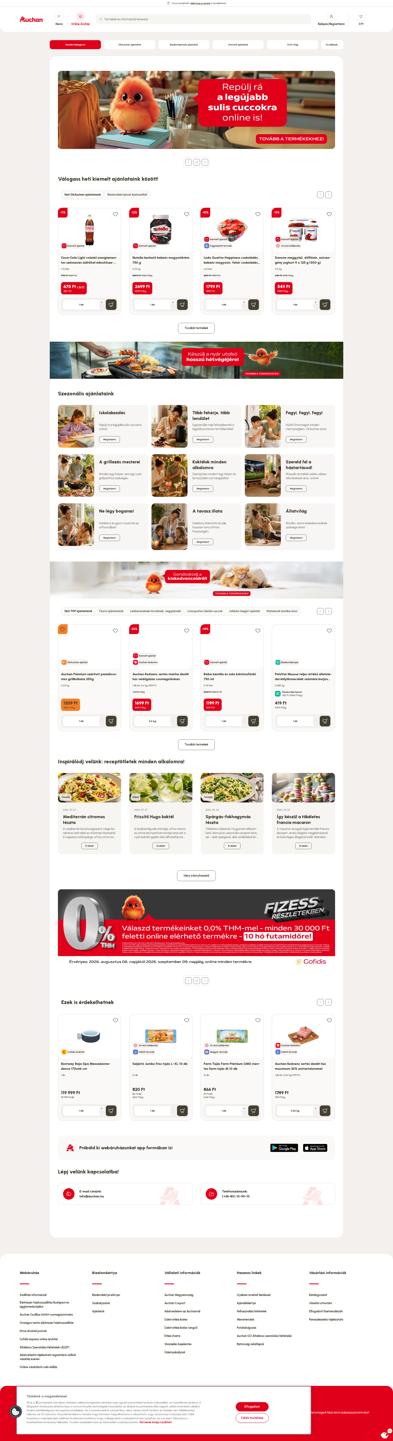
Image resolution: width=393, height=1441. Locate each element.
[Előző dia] (188, 162)
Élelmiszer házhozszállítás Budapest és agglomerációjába (44, 1304)
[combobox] (203, 19)
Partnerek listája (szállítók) (156, 1422)
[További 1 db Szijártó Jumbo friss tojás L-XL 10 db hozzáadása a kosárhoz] (173, 1108)
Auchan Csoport (174, 1303)
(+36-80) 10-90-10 (236, 1196)
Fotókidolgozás (246, 1328)
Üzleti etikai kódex (175, 1319)
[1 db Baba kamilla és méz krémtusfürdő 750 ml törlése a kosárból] (244, 723)
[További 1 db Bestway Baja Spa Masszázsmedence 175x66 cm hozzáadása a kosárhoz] (101, 1108)
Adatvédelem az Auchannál (182, 1311)
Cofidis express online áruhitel (39, 1339)
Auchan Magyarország (178, 1295)
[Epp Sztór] (315, 1148)
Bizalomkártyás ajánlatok (184, 44)
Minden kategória (75, 44)
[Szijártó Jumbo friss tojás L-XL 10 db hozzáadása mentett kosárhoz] (186, 1020)
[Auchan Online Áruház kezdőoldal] (31, 19)
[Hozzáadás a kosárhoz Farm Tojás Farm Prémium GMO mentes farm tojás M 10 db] (253, 1110)
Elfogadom (252, 1406)
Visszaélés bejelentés (178, 1344)
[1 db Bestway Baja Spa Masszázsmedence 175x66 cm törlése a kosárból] (101, 1113)
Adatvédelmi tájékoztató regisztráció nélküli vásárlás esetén (48, 1357)
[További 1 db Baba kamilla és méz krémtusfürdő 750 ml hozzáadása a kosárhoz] (244, 719)
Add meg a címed (200, 3)
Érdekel (89, 845)
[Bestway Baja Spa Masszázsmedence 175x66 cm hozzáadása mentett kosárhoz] (115, 1020)
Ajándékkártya (246, 1303)
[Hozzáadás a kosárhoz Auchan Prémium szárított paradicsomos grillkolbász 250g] (111, 721)
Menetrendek (245, 1319)
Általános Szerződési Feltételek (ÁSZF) (44, 1347)
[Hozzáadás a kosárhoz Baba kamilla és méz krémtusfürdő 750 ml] (253, 721)
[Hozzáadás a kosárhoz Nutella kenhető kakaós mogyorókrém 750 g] (182, 304)
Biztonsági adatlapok (250, 1344)
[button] (15, 1411)
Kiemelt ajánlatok (238, 44)
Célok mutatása (252, 1418)
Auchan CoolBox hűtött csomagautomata (46, 1314)
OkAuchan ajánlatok (129, 44)
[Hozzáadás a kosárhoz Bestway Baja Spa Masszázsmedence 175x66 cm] (111, 1110)
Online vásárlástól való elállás (38, 1367)
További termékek (196, 328)
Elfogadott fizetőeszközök (326, 1311)
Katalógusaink (318, 1295)
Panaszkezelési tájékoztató (326, 1319)
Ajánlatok (98, 1311)
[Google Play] (284, 1148)
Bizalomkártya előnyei (106, 1295)
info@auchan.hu (91, 1196)
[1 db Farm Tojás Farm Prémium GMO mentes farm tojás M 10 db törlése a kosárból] (244, 1113)
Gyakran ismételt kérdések (254, 1295)
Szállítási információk (33, 1295)
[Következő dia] (205, 162)
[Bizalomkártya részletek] (278, 694)
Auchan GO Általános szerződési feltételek (264, 1336)
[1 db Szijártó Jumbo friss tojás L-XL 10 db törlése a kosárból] (173, 1113)
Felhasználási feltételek (252, 1311)
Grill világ (292, 44)
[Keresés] (101, 19)
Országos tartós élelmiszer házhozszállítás (47, 1323)
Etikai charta (172, 1336)
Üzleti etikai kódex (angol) (181, 1328)
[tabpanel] (196, 257)
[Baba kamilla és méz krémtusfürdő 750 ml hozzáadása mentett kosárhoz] (257, 630)
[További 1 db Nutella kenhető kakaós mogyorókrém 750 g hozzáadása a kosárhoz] (173, 302)
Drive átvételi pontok (33, 1331)
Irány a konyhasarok (196, 875)
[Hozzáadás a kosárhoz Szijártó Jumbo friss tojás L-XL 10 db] (182, 1110)
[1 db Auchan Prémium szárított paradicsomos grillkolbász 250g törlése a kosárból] (101, 723)
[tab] (83, 195)
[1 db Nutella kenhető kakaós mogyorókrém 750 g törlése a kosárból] (173, 307)
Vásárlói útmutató (320, 1303)
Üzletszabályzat (174, 1352)
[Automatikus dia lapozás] (196, 162)
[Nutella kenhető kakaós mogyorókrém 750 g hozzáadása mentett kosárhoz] (186, 214)
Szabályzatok (101, 1303)
